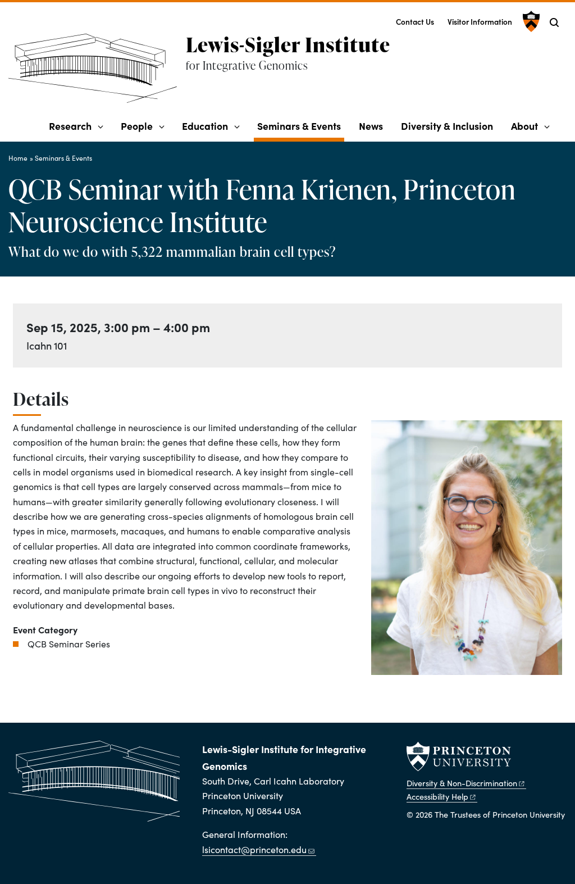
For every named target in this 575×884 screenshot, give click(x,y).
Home (18, 157)
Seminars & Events (300, 125)
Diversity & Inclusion (447, 126)
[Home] (97, 73)
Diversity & (462, 782)
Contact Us (415, 21)
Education (205, 126)
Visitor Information (480, 21)
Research (70, 126)
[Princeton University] (530, 21)
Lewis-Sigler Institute (288, 44)
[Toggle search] (554, 22)
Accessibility (437, 796)
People (137, 126)
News (371, 126)
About (524, 126)
